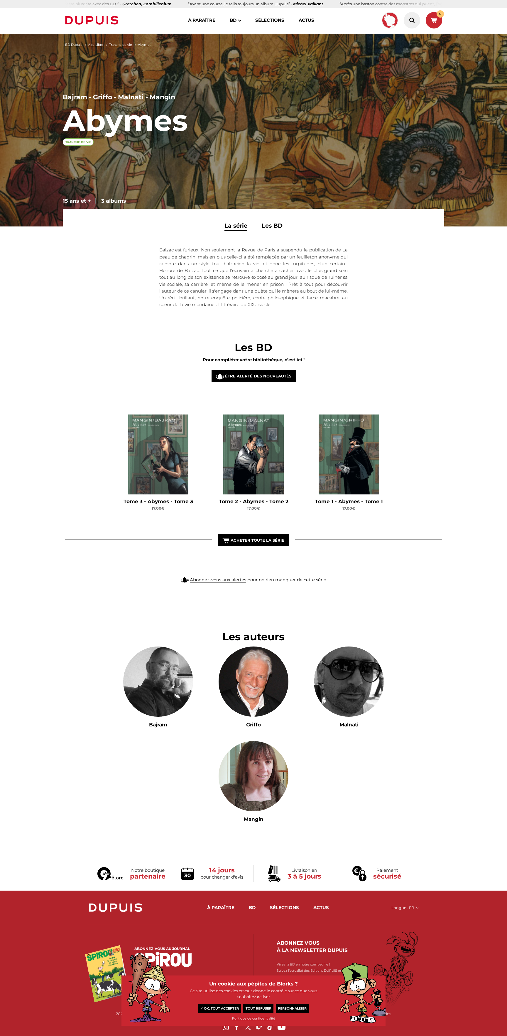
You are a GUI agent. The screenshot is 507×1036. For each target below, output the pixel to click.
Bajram (75, 97)
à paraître (201, 20)
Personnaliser (292, 1008)
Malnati (131, 97)
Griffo (102, 97)
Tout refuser (258, 1008)
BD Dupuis (73, 45)
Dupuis (93, 20)
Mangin (162, 97)
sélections (269, 20)
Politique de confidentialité (253, 1018)
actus (306, 20)
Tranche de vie (120, 45)
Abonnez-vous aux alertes (218, 579)
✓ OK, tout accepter (219, 1008)
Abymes (144, 45)
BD (233, 20)
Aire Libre (95, 45)
